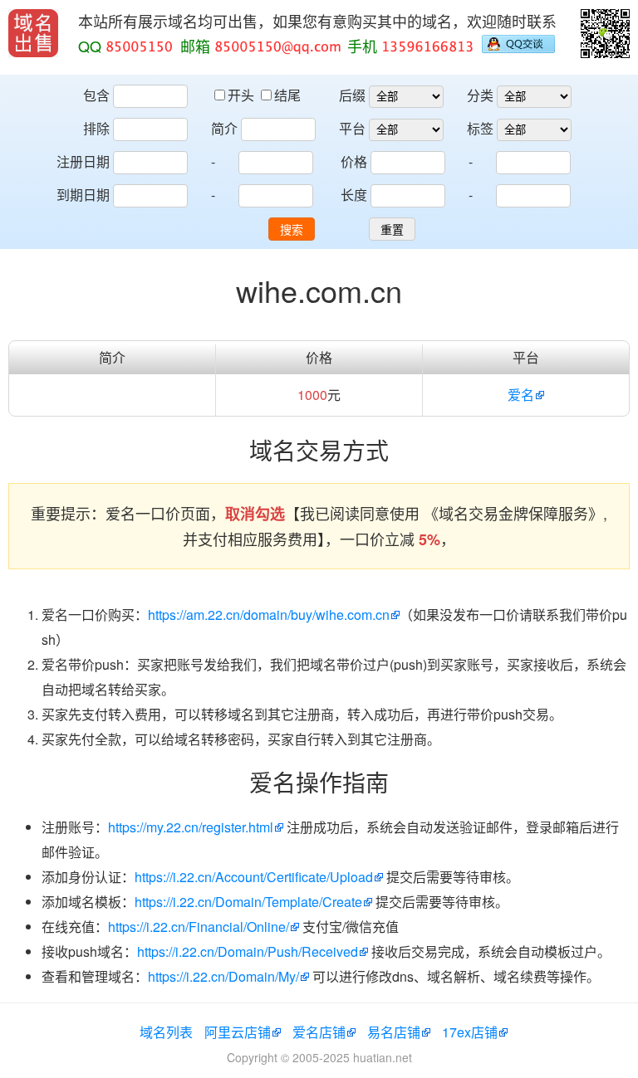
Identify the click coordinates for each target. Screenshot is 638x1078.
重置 (392, 230)
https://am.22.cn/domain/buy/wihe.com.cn (269, 614)
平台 (352, 128)
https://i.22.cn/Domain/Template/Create (248, 901)
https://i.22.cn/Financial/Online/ (198, 926)
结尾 (287, 95)
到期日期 (83, 194)
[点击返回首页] (33, 33)
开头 (243, 95)
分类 (480, 95)
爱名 (521, 394)
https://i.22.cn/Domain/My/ (223, 976)
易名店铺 (393, 1031)
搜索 (291, 230)
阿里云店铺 (237, 1031)
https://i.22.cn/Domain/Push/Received (247, 951)
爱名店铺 (319, 1031)
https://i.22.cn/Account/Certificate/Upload (254, 876)
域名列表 (166, 1031)
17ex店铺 (470, 1031)
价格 (354, 161)
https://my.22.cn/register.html (190, 827)
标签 (480, 128)
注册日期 (83, 161)
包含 (96, 95)
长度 (354, 194)
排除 (96, 128)
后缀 (352, 95)
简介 (224, 128)
